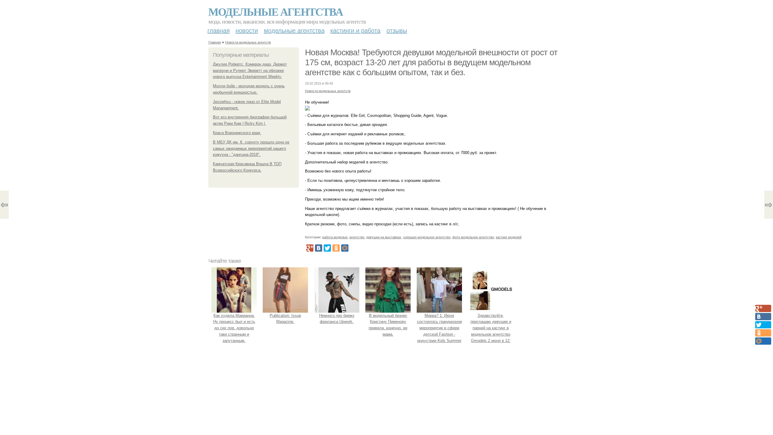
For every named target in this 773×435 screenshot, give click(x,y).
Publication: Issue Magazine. (285, 318)
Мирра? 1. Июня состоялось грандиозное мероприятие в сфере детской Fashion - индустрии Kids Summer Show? (439, 331)
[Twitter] (327, 248)
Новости (247, 30)
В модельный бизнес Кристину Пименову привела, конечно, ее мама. (388, 325)
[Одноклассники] (336, 248)
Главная (218, 30)
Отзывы (396, 30)
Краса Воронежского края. (237, 132)
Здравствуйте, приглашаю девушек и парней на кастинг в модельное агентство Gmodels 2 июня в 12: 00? (490, 331)
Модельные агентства (275, 11)
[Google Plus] (309, 248)
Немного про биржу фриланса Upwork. (336, 318)
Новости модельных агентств (248, 42)
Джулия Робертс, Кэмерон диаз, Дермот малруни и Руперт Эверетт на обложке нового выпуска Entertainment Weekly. (250, 70)
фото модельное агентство (473, 237)
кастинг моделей (508, 237)
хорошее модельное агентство (427, 237)
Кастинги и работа (355, 30)
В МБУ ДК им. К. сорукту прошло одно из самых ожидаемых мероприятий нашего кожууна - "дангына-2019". (251, 148)
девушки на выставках (383, 237)
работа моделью (335, 237)
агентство (356, 237)
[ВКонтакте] (318, 248)
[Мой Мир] (344, 248)
